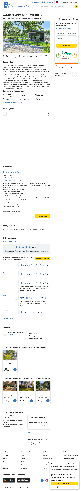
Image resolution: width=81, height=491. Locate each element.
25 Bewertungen (19, 334)
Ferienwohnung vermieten (69, 2)
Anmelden (37, 2)
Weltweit (5, 465)
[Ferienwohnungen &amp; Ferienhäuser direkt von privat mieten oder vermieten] (16, 6)
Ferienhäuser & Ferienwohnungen (10, 11)
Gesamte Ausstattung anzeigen (11, 102)
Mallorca (5, 462)
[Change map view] (4, 113)
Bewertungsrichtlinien (15, 259)
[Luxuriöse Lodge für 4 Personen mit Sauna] (10, 355)
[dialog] (64, 475)
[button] (64, 487)
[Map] (26, 135)
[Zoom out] (48, 115)
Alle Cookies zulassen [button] (64, 483)
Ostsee (5, 458)
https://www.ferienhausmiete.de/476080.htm (40, 434)
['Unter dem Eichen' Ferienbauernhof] (43, 386)
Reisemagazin (47, 462)
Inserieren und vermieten (70, 455)
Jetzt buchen (43, 216)
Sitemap (5, 468)
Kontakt (45, 468)
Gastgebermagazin (69, 458)
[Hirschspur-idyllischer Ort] (26, 386)
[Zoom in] (48, 113)
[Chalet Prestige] (10, 386)
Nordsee (5, 455)
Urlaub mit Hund (42, 417)
